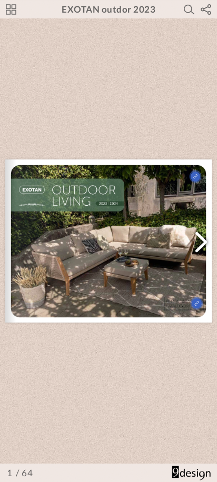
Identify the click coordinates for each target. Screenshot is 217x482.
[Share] (206, 9)
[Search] (189, 9)
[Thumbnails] (11, 9)
